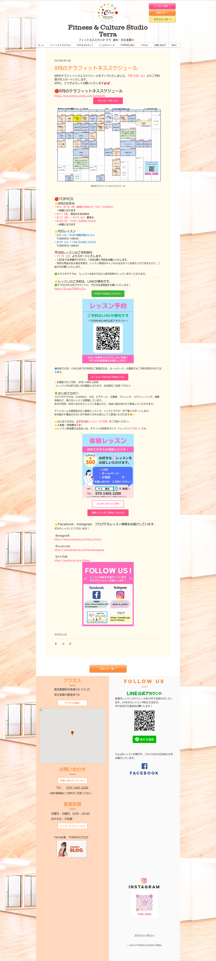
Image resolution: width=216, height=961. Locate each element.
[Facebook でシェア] (55, 643)
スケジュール (60, 634)
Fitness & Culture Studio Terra (108, 30)
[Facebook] (144, 766)
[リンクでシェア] (70, 643)
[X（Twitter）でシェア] (63, 643)
